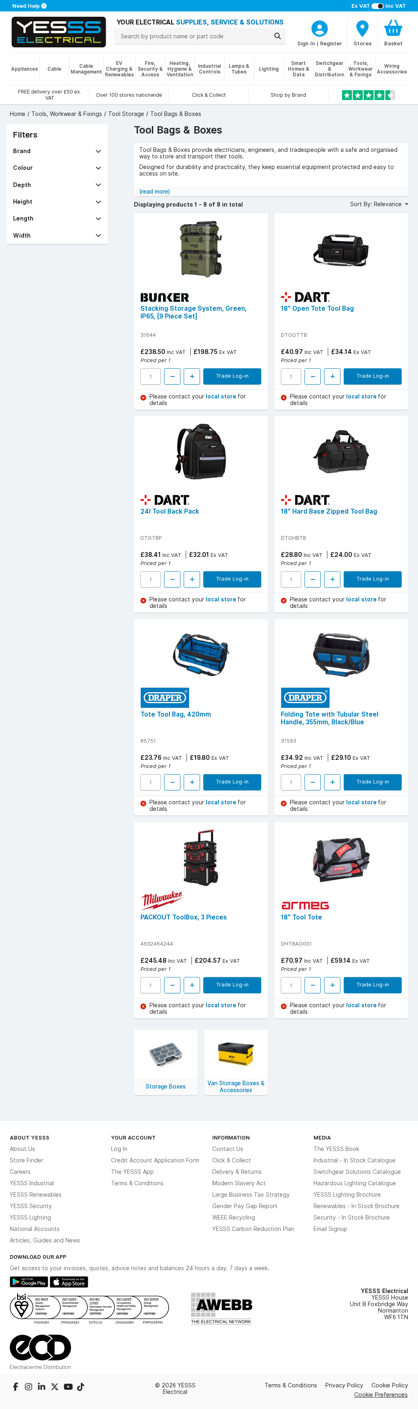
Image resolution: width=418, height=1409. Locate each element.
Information (231, 1137)
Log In (119, 1149)
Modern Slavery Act (239, 1183)
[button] (57, 150)
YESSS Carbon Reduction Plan (253, 1229)
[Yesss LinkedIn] (42, 1388)
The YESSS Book (336, 1149)
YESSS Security (31, 1206)
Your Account (133, 1137)
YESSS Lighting (30, 1217)
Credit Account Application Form (155, 1160)
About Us (22, 1149)
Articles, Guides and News (45, 1240)
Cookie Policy (389, 1385)
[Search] (277, 36)
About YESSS (29, 1137)
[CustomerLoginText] (319, 27)
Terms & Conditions (137, 1183)
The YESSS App (132, 1172)
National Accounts (35, 1229)
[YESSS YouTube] (68, 1388)
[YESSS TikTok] (81, 1388)
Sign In (306, 43)
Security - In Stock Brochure (352, 1217)
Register (331, 43)
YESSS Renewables (36, 1194)
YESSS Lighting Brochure (347, 1194)
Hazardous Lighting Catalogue (355, 1183)
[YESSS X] (55, 1388)
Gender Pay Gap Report (245, 1206)
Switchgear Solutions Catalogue (357, 1172)
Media (322, 1137)
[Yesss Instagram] (29, 1388)
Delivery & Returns (237, 1172)
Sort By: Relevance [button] (376, 204)
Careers (20, 1172)
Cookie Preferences (381, 1394)
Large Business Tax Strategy (251, 1194)
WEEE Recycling (233, 1217)
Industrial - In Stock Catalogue (355, 1160)
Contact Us (227, 1149)
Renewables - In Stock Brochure (357, 1206)
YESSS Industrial (32, 1183)
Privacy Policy (344, 1385)
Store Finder (26, 1160)
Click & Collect (231, 1160)
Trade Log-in (232, 375)
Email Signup (330, 1229)
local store (222, 396)
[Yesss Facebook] (16, 1388)
